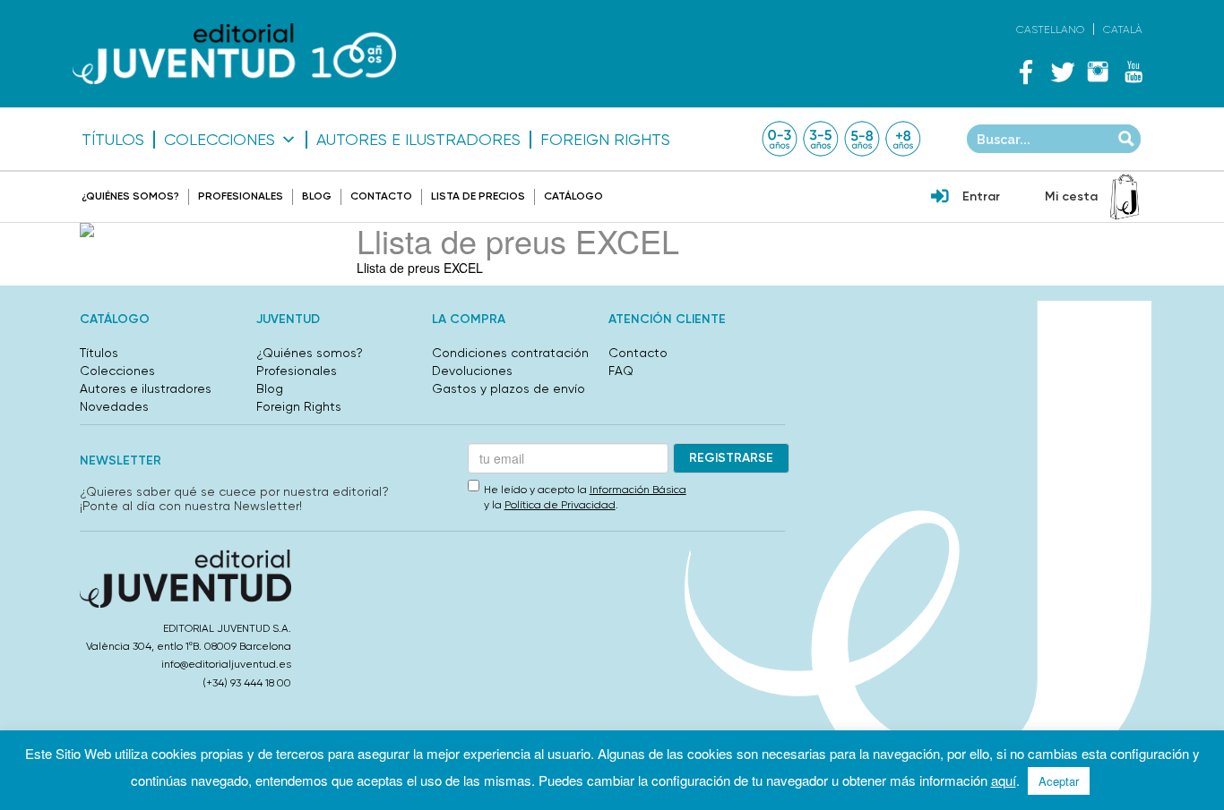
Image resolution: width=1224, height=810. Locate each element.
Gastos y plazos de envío (508, 388)
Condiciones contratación (510, 352)
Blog (317, 196)
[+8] (903, 139)
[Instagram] (1098, 72)
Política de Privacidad (560, 505)
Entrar (981, 196)
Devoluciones (472, 370)
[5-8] (862, 139)
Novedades (114, 406)
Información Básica (638, 489)
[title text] (234, 54)
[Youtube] (1133, 72)
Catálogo (573, 196)
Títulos (113, 140)
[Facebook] (1026, 72)
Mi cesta (1071, 196)
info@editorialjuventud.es (226, 664)
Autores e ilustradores (418, 140)
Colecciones (219, 140)
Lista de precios (478, 196)
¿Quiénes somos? (130, 196)
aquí (1003, 780)
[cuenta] (940, 198)
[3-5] (820, 139)
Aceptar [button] (1059, 780)
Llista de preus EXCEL (420, 268)
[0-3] (779, 139)
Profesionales (240, 196)
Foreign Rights (605, 140)
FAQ (621, 370)
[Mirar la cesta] (1124, 197)
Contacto (381, 196)
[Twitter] (1062, 72)
